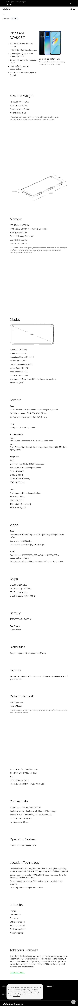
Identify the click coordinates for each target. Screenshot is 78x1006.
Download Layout (17, 972)
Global (8, 4)
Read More (16, 996)
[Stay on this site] (71, 3)
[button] (74, 9)
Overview (6, 18)
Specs (15, 18)
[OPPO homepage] (6, 9)
